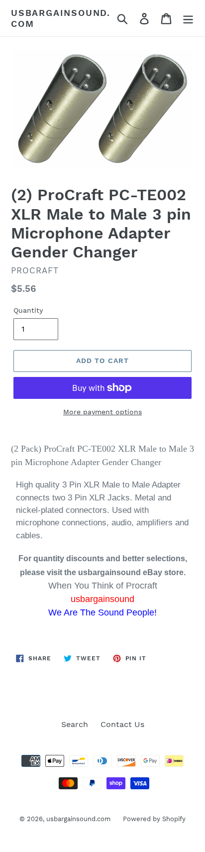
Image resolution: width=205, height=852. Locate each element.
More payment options (102, 412)
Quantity (28, 310)
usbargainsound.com (60, 18)
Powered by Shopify (154, 819)
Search (74, 724)
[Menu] (188, 18)
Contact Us (122, 724)
